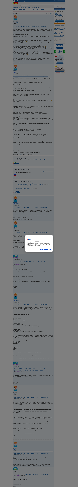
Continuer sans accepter (46, 237)
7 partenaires (37, 241)
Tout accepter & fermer (45, 249)
